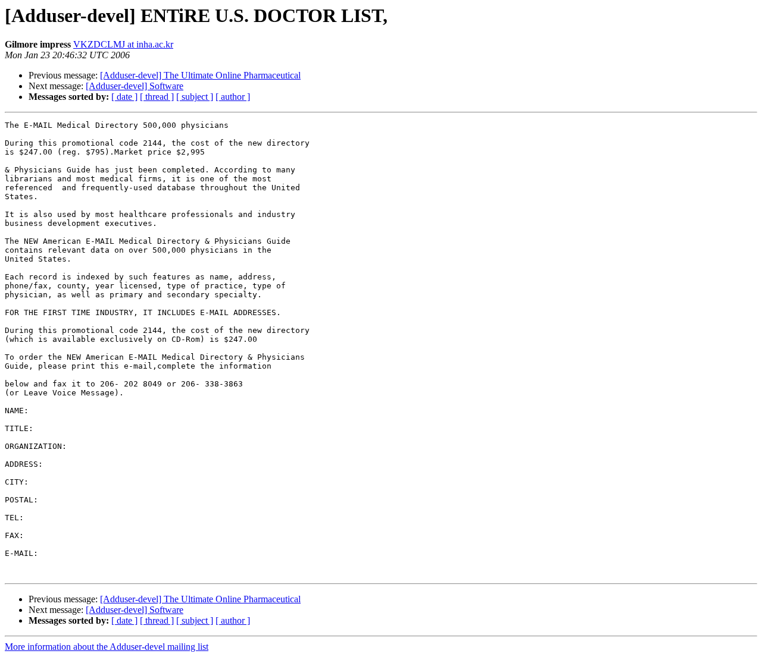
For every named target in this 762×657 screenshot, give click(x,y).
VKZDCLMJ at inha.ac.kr (123, 44)
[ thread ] (157, 97)
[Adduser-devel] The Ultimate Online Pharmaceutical (200, 75)
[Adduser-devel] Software (134, 86)
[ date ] (124, 97)
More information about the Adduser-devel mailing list (106, 647)
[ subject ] (194, 97)
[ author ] (233, 97)
